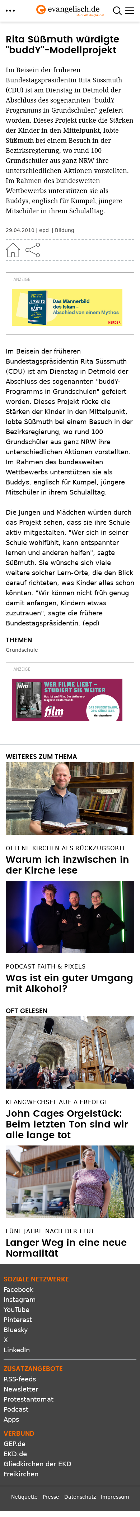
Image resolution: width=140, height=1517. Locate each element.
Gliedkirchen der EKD (37, 1464)
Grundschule (22, 650)
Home (13, 250)
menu (10, 10)
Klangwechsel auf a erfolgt (57, 1102)
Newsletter (21, 1389)
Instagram (20, 1299)
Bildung (64, 230)
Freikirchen (21, 1474)
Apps (11, 1419)
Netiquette (24, 1497)
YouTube (16, 1309)
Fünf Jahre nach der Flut (50, 1231)
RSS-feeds (20, 1379)
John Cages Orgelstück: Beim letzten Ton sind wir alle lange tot (67, 1124)
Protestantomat (28, 1399)
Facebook (18, 1289)
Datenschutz (80, 1497)
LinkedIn (17, 1350)
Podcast (16, 1409)
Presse (51, 1497)
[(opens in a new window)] (67, 307)
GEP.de (14, 1444)
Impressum (115, 1497)
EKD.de (15, 1454)
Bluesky (16, 1330)
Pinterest (18, 1320)
